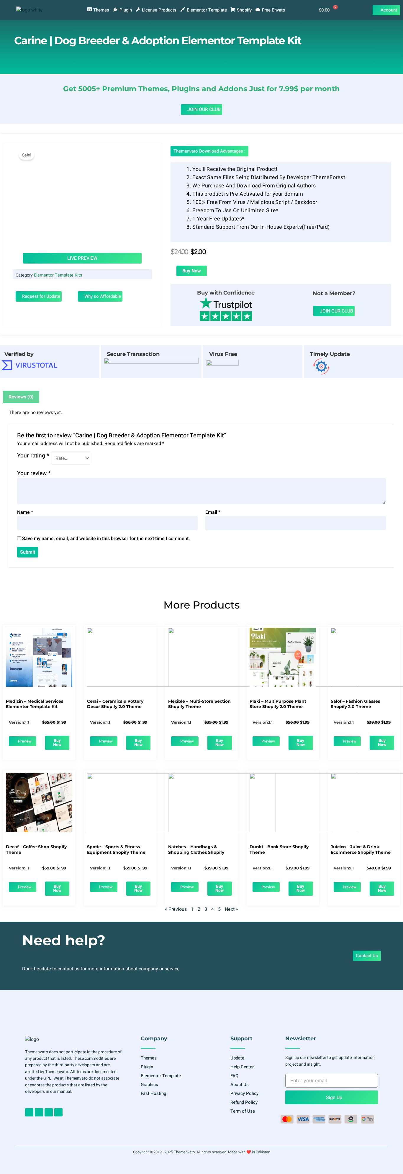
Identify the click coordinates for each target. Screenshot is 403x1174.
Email (212, 512)
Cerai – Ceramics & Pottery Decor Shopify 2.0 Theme (115, 704)
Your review (33, 473)
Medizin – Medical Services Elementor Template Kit (34, 704)
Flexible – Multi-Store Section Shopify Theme (199, 704)
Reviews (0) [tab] (21, 396)
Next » (231, 909)
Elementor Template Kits (58, 275)
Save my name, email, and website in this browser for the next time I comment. (106, 538)
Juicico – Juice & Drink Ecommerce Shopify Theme (361, 849)
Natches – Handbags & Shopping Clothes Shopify (196, 849)
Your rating (33, 456)
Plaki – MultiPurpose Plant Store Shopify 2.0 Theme (278, 704)
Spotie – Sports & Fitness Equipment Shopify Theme (116, 849)
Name (25, 512)
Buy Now (191, 270)
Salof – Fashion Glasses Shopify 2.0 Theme (355, 704)
